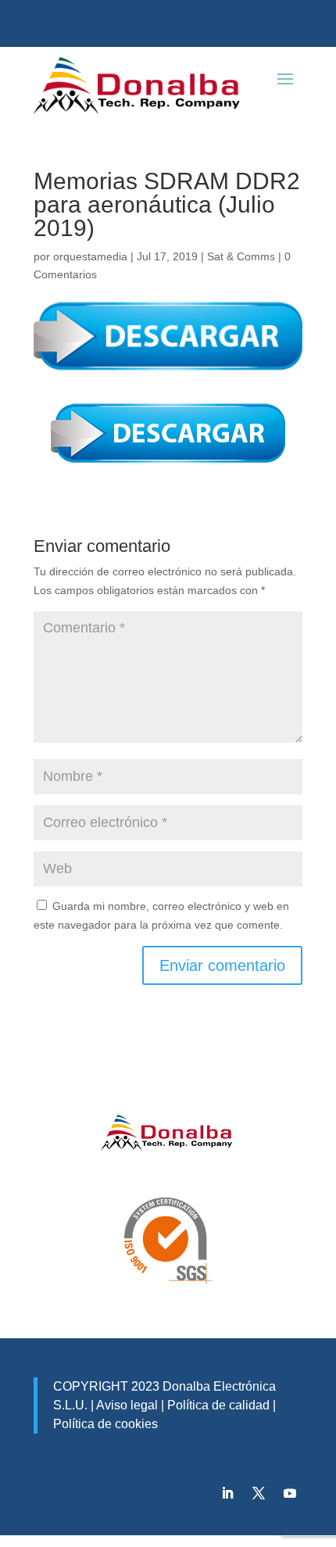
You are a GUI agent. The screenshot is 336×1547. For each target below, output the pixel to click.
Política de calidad (217, 1405)
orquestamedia (90, 256)
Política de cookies (105, 1424)
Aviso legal (127, 1405)
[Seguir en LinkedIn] (227, 1493)
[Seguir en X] (258, 1493)
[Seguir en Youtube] (289, 1493)
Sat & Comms (241, 256)
